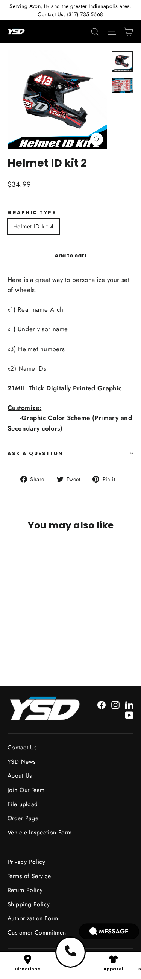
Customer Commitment (38, 932)
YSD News (21, 761)
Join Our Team (26, 790)
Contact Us (22, 747)
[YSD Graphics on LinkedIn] (129, 704)
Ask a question (35, 453)
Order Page (23, 818)
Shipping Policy (29, 904)
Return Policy (25, 890)
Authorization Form (33, 918)
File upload (23, 804)
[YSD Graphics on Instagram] (115, 704)
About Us (20, 775)
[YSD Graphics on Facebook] (101, 704)
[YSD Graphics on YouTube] (129, 715)
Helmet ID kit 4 (33, 226)
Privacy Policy (26, 861)
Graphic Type (32, 212)
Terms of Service (29, 876)
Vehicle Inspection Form (40, 832)
